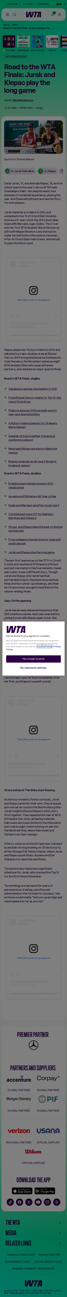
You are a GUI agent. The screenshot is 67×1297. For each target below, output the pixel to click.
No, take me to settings (33, 667)
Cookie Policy (44, 646)
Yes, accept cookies (34, 659)
